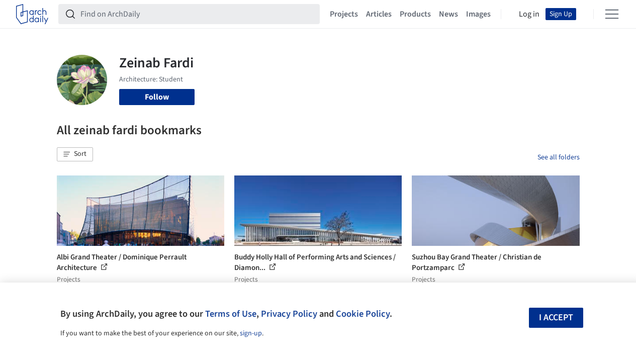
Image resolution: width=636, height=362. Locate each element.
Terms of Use (230, 313)
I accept (556, 317)
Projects (344, 14)
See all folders (558, 157)
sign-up (251, 333)
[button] (75, 154)
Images (478, 14)
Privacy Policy (289, 313)
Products (415, 14)
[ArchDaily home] (32, 14)
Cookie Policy (363, 313)
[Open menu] (612, 14)
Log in (529, 14)
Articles (379, 14)
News (448, 14)
